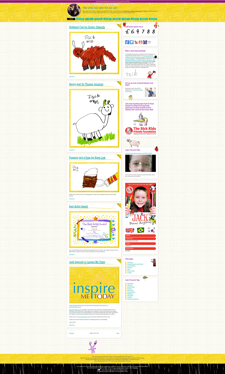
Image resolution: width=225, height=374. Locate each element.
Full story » (72, 76)
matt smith (130, 295)
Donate (143, 19)
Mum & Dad (80, 19)
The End (119, 1)
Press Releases (131, 265)
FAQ (89, 19)
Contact (153, 19)
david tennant (131, 287)
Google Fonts (120, 368)
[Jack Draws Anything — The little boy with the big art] (140, 225)
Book (126, 19)
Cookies (129, 272)
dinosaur (129, 288)
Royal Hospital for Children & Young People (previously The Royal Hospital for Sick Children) (140, 57)
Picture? (98, 19)
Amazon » (128, 235)
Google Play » (129, 238)
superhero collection (133, 299)
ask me (145, 11)
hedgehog (130, 293)
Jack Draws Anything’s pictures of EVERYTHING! (138, 153)
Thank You (130, 262)
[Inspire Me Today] (94, 302)
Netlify (136, 368)
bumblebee (130, 283)
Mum (95, 358)
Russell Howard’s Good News (135, 264)
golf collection (131, 292)
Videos (116, 19)
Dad (126, 358)
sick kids (129, 297)
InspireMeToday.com (75, 307)
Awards (134, 19)
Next (117, 333)
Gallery (107, 19)
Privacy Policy (131, 271)
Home (71, 19)
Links (128, 269)
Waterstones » (130, 248)
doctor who (130, 290)
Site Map (129, 267)
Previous (71, 333)
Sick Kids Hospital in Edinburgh (132, 11)
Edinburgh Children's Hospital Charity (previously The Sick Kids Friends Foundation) (140, 60)
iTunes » (128, 243)
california (129, 285)
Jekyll (126, 368)
